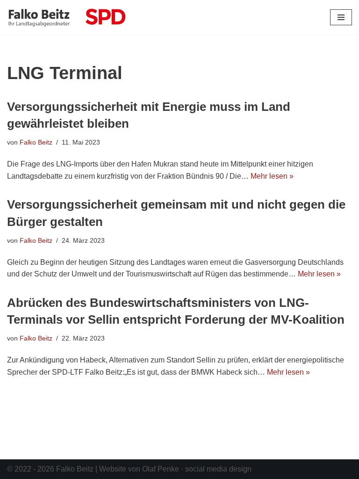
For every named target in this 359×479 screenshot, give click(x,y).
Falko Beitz (36, 142)
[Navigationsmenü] (341, 17)
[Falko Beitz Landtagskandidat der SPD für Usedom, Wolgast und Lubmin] (66, 17)
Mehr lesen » (272, 176)
